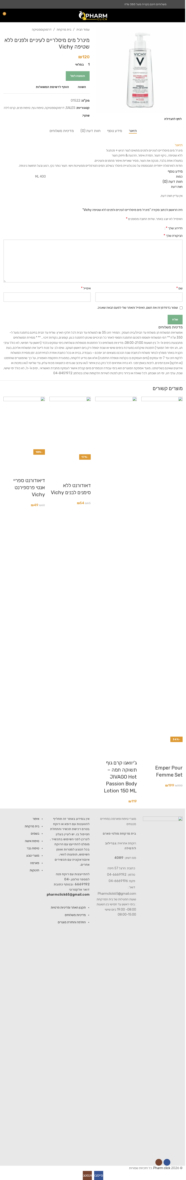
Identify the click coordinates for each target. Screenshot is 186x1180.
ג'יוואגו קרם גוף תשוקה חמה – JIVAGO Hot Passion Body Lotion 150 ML (120, 777)
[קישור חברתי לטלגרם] (57, 116)
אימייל (86, 288)
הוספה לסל (77, 76)
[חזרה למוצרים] (11, 29)
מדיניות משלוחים (75, 915)
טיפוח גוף (38, 108)
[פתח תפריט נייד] (181, 15)
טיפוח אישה (32, 841)
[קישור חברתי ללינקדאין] (63, 116)
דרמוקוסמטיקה (41, 30)
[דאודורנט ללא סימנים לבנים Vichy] (70, 425)
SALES (70, 108)
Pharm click (161, 1168)
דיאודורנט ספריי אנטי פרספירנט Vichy (29, 487)
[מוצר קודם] (17, 29)
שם (179, 288)
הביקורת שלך (173, 235)
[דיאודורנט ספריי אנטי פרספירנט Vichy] (24, 423)
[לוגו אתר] (93, 15)
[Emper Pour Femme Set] (162, 567)
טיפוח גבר (33, 848)
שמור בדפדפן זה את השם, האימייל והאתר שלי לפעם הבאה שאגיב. (137, 308)
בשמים (35, 834)
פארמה (34, 863)
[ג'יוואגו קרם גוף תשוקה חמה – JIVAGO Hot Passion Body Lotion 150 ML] (116, 567)
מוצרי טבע (32, 856)
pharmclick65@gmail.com (68, 895)
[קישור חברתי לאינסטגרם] (174, 4)
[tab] (133, 130)
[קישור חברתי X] (74, 116)
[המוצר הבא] (6, 29)
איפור (36, 819)
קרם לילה (10, 108)
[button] (177, 747)
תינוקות (34, 870)
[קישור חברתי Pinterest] (68, 116)
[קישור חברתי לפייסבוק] (180, 4)
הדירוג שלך (174, 228)
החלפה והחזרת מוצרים (72, 922)
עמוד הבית (83, 30)
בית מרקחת (64, 30)
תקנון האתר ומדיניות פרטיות (68, 907)
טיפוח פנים (23, 108)
